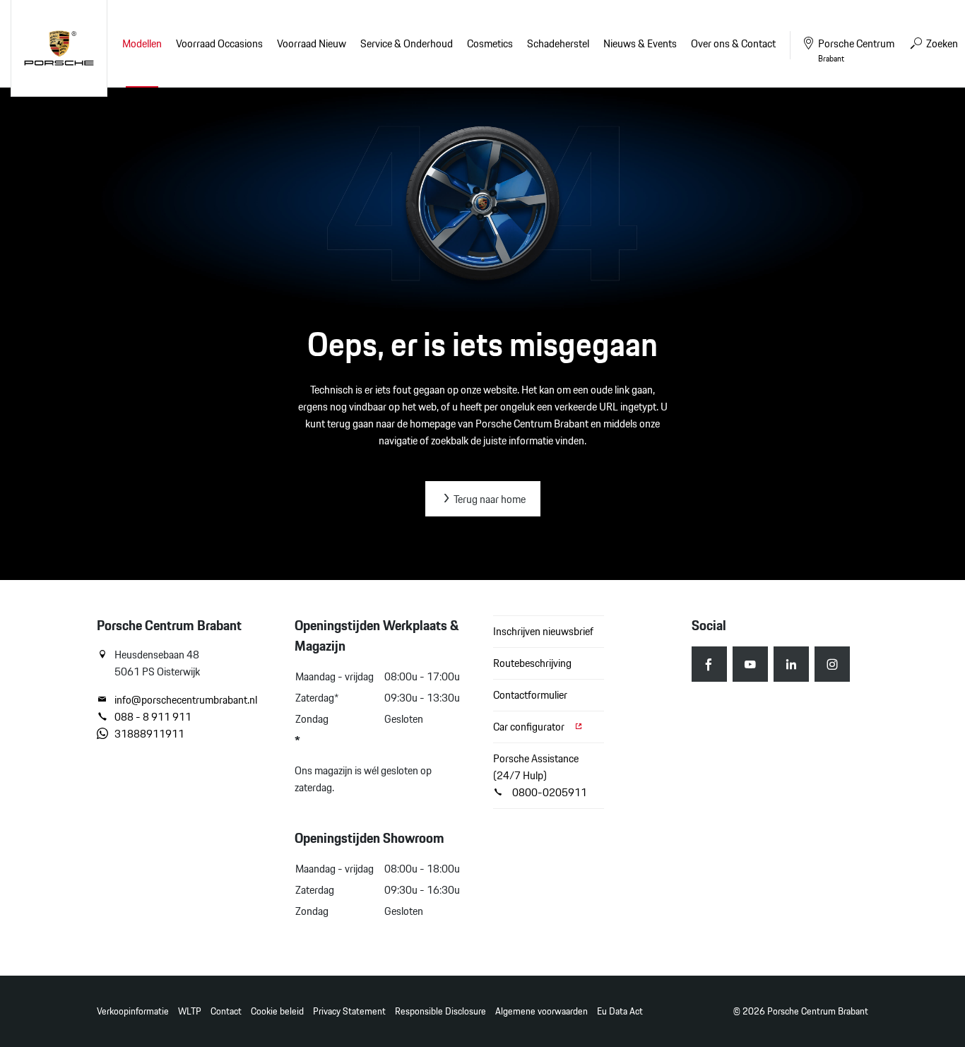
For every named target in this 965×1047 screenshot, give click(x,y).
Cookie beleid (277, 1011)
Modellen (142, 43)
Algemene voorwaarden (541, 1011)
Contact (226, 1011)
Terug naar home (488, 499)
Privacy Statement (349, 1011)
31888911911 (149, 734)
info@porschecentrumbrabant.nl (185, 700)
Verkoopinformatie (133, 1011)
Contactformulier (530, 695)
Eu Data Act (620, 1011)
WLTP (189, 1011)
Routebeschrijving (532, 663)
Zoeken (941, 43)
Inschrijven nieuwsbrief (543, 631)
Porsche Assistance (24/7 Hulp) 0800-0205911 (540, 775)
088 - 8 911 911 (152, 717)
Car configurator (530, 726)
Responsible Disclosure (440, 1011)
